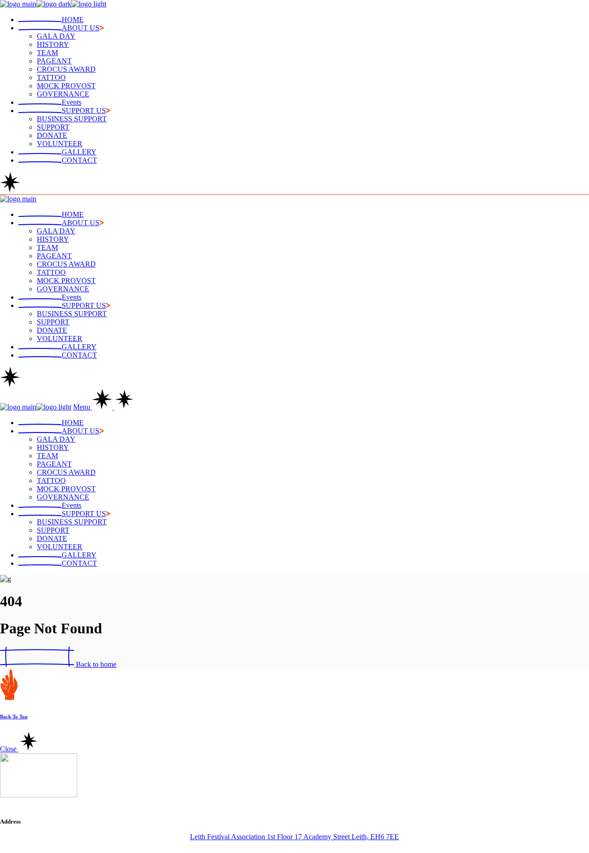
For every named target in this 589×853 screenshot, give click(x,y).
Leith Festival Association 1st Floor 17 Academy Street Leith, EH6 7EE (294, 837)
